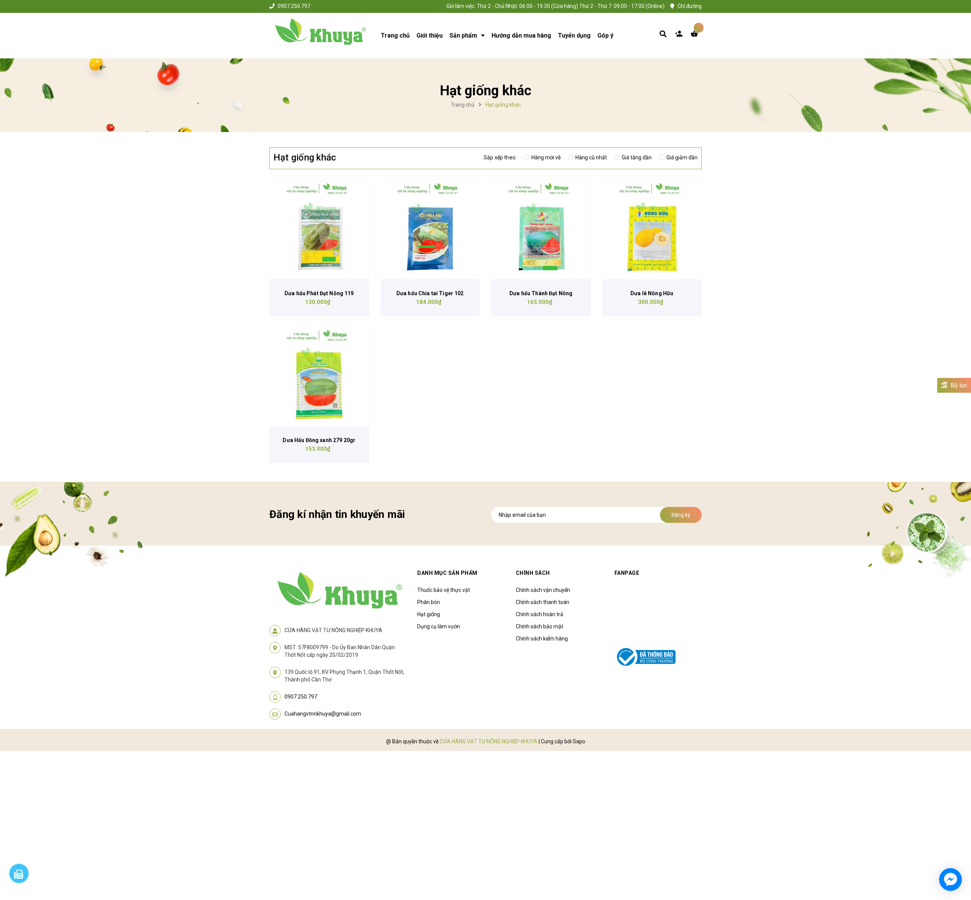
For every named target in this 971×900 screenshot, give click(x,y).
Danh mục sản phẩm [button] (447, 573)
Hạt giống (428, 614)
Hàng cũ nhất (591, 157)
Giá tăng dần (637, 157)
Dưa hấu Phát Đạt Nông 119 (319, 293)
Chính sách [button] (533, 573)
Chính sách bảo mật (539, 626)
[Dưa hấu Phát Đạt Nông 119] (319, 230)
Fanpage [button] (626, 573)
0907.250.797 (294, 6)
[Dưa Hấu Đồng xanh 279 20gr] (319, 377)
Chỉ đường (689, 6)
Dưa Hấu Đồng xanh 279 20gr (319, 440)
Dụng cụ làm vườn (438, 626)
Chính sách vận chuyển (543, 590)
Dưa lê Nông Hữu (651, 293)
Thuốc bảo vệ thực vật (443, 590)
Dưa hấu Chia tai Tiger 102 (430, 293)
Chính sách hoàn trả (539, 614)
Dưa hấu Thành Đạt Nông (540, 293)
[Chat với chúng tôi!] (950, 879)
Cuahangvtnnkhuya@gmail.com (322, 714)
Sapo (579, 741)
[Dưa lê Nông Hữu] (652, 230)
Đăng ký (680, 515)
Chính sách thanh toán (542, 602)
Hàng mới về (546, 157)
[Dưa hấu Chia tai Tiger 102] (430, 230)
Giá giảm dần (682, 157)
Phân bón (428, 602)
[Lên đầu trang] (814, 851)
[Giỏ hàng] (696, 35)
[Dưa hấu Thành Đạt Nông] (541, 230)
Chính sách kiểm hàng (542, 639)
